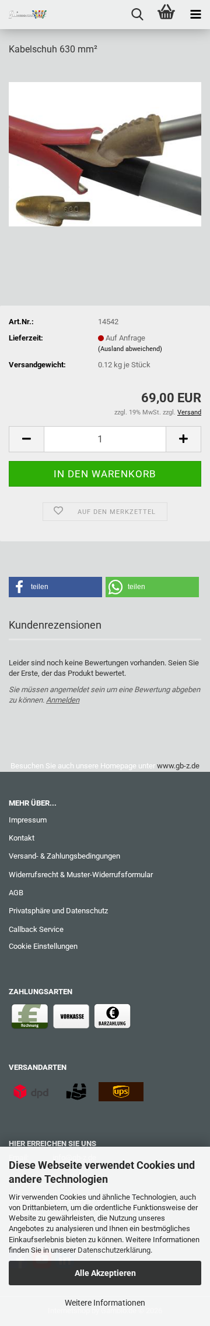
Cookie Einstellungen (43, 946)
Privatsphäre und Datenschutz (58, 910)
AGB (16, 892)
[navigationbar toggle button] (195, 14)
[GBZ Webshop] (23, 14)
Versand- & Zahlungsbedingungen (64, 856)
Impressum (28, 820)
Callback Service (36, 929)
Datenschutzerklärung (114, 1250)
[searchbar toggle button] (137, 14)
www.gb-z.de (178, 765)
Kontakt (21, 838)
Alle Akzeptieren (105, 1273)
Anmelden (62, 700)
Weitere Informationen (105, 1302)
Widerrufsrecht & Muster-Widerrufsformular (81, 874)
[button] (26, 439)
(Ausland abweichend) (130, 349)
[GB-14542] (105, 153)
